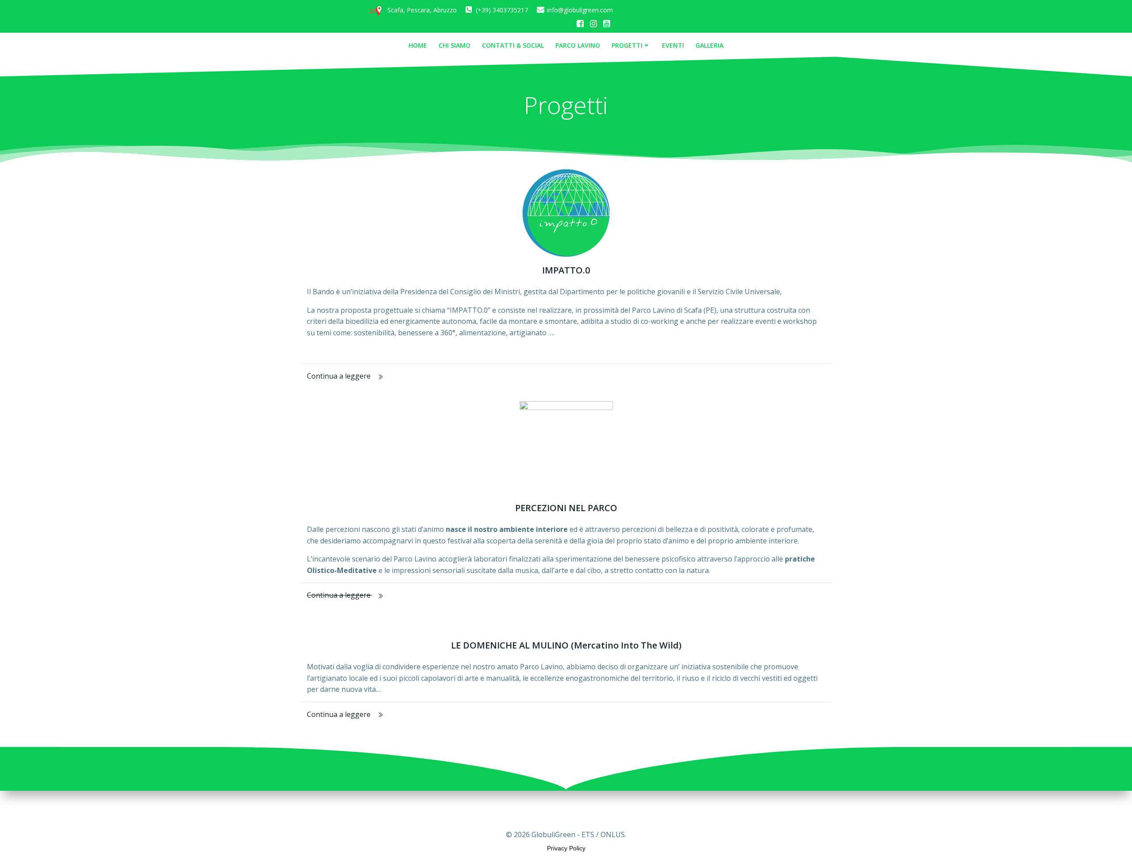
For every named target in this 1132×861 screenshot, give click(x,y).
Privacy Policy (566, 848)
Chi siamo (454, 45)
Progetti (627, 45)
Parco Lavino (577, 45)
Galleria (709, 45)
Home (418, 45)
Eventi (673, 45)
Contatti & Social (513, 45)
